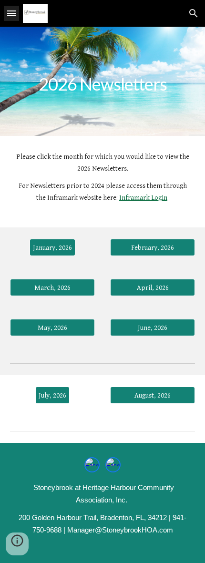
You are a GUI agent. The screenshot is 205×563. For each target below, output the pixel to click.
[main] (102, 81)
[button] (11, 13)
